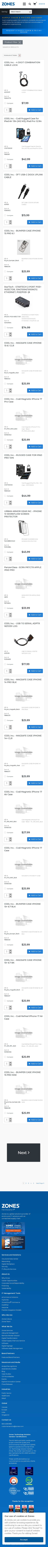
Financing (5, 1286)
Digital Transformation (9, 1338)
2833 (6, 597)
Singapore (5, 1415)
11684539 (7, 715)
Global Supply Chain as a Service (13, 1341)
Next (22, 1152)
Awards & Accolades (9, 1369)
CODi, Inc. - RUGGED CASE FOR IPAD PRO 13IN (23, 456)
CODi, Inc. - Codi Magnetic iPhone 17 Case (23, 849)
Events (4, 1379)
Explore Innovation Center (11, 1381)
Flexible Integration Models (11, 1310)
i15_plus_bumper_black (11, 934)
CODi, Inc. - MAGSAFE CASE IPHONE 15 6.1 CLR (23, 344)
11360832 (7, 210)
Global (4, 1403)
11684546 (7, 940)
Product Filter (11, 42)
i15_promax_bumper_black (12, 1103)
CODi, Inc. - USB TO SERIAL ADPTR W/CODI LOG (22, 624)
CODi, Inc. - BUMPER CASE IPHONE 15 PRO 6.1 (22, 232)
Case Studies (6, 1374)
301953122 (7, 435)
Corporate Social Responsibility (13, 1283)
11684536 (7, 266)
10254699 (7, 659)
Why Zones (6, 1278)
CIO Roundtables (8, 1376)
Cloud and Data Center (10, 1259)
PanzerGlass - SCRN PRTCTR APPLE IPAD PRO (22, 568)
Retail (4, 1398)
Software (5, 1343)
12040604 (7, 322)
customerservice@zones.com (13, 1426)
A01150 (6, 204)
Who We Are (7, 1315)
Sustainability (6, 1288)
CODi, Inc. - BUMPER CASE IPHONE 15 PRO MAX (22, 1073)
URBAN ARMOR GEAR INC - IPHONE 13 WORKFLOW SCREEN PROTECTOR (23, 514)
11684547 (7, 996)
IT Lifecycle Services (9, 1269)
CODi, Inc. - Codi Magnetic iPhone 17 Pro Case (23, 400)
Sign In (42, 4)
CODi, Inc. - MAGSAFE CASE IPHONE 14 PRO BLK (23, 680)
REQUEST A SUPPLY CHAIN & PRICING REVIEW (24, 31)
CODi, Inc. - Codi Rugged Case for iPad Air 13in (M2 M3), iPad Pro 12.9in (23, 119)
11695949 (7, 491)
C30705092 (8, 485)
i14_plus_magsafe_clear (12, 765)
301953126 (7, 1052)
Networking (6, 1261)
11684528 (7, 1108)
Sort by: (11, 12)
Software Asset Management (12, 1348)
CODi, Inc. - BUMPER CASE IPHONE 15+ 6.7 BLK (22, 905)
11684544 (7, 379)
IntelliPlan (5, 1305)
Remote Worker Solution (11, 1335)
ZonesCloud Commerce (11, 1302)
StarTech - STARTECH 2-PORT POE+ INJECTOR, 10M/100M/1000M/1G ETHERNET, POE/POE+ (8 (22, 289)
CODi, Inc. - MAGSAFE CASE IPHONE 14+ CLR (23, 737)
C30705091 (8, 148)
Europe (4, 1410)
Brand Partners (8, 1353)
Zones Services (7, 1330)
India (3, 1412)
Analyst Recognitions (9, 1366)
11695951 (7, 154)
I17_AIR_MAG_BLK (10, 821)
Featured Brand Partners (11, 1357)
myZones (5, 1300)
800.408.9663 (7, 1424)
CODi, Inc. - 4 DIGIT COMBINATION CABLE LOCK (22, 63)
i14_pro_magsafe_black (12, 709)
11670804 (7, 603)
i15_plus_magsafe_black (12, 990)
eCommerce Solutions (10, 1297)
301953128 (7, 883)
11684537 (7, 771)
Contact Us (6, 1420)
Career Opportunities (9, 1280)
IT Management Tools (11, 1293)
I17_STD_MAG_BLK (10, 877)
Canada (4, 1407)
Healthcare (6, 1396)
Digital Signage (7, 1346)
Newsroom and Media (11, 1362)
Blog (3, 1371)
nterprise (5, 1307)
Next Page (39, 1183)
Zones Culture (7, 1319)
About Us (5, 1274)
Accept (24, 1539)
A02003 (7, 92)
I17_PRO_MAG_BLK (10, 429)
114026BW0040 (9, 541)
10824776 (7, 98)
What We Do (7, 1326)
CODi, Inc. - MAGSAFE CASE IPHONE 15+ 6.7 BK (23, 961)
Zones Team (6, 1321)
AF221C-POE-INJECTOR (12, 316)
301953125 (7, 827)
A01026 (6, 653)
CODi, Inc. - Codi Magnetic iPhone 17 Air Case (23, 793)
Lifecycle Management (10, 1333)
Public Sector (6, 1393)
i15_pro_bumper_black (11, 260)
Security (5, 1266)
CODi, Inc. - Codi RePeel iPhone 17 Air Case (23, 1017)
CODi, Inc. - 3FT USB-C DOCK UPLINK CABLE (23, 176)
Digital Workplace (8, 1264)
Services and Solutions (11, 1255)
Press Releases (7, 1384)
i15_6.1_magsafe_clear (11, 373)
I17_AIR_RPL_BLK (10, 1046)
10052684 (7, 547)
